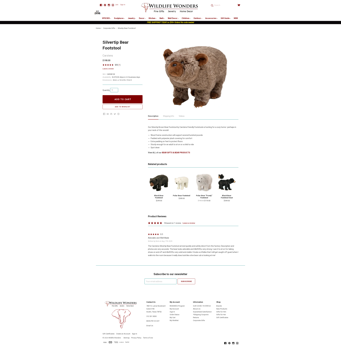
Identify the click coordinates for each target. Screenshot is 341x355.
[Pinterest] (105, 5)
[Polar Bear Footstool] (181, 182)
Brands (219, 306)
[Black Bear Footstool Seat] (227, 182)
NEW (236, 18)
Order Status (174, 315)
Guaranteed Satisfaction (202, 312)
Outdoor (197, 18)
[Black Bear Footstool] (159, 182)
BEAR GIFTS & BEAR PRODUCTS (176, 153)
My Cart (172, 317)
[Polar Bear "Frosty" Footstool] (204, 182)
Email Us (149, 326)
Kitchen (152, 18)
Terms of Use (148, 338)
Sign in (122, 5)
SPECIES (106, 18)
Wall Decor (173, 18)
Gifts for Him (221, 312)
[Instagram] (109, 5)
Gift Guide (225, 18)
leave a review (108, 69)
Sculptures (119, 18)
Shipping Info (168, 116)
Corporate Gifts (199, 320)
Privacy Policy (136, 338)
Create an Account (123, 334)
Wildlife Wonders (114, 338)
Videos (181, 116)
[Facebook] (101, 5)
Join (116, 5)
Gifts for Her (221, 315)
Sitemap (126, 338)
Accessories (211, 18)
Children (186, 18)
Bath (162, 18)
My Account (174, 309)
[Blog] (113, 5)
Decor (142, 18)
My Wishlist (174, 320)
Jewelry (131, 18)
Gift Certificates (222, 317)
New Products (221, 309)
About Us (196, 309)
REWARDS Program (177, 306)
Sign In (172, 312)
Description (153, 116)
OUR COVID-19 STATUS (202, 306)
